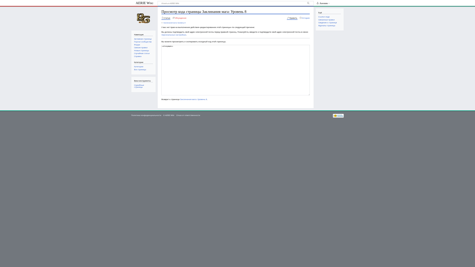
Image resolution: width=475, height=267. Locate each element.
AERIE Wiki (144, 3)
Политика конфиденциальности (146, 115)
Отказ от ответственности (188, 115)
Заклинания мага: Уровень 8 (174, 23)
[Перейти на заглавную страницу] (143, 18)
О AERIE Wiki (168, 115)
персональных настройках (173, 34)
